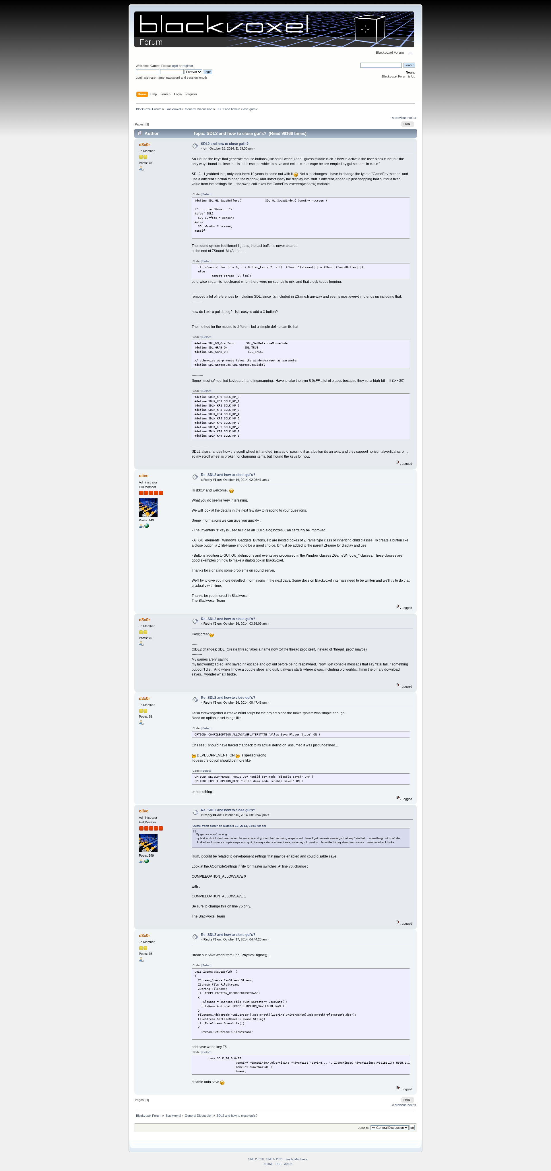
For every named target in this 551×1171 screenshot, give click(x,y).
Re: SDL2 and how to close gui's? (228, 475)
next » (412, 117)
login (175, 65)
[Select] (206, 194)
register (188, 65)
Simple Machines (296, 1159)
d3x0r (144, 144)
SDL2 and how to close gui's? (225, 144)
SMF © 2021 (274, 1159)
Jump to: (364, 1127)
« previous (399, 117)
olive (143, 475)
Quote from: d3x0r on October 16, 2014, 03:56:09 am (229, 825)
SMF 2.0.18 (256, 1159)
